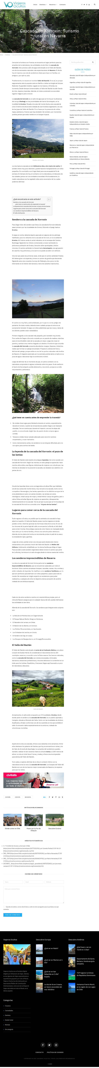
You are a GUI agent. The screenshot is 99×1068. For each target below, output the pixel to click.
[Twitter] (49, 1045)
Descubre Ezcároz (54, 828)
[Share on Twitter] (5, 68)
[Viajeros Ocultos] (14, 4)
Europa (17, 797)
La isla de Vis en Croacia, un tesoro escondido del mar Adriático (53, 987)
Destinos (42, 4)
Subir (50, 1064)
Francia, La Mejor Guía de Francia (79, 129)
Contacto (62, 4)
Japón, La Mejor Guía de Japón (78, 140)
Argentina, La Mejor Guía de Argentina (80, 82)
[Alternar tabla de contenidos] (48, 199)
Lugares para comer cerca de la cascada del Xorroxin (29, 208)
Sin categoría (9, 1029)
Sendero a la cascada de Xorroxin (23, 202)
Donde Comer (9, 1020)
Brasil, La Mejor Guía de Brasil (78, 94)
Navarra (28, 797)
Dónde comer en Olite (12, 828)
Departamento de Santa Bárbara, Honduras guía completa (85, 961)
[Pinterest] (5, 73)
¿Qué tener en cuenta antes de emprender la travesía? (30, 204)
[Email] (5, 78)
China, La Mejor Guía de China (78, 99)
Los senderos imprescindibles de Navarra (25, 211)
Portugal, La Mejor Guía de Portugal (80, 168)
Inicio (35, 4)
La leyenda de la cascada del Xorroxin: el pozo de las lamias (31, 206)
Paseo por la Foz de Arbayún (34, 830)
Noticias (7, 1025)
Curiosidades (9, 1010)
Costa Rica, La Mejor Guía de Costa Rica (81, 110)
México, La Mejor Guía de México (79, 152)
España (8, 797)
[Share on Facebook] (5, 64)
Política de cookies (55, 1052)
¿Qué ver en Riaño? (51, 948)
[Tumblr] (5, 83)
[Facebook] (43, 1045)
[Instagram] (56, 1045)
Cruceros (8, 1006)
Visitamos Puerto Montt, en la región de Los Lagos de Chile (86, 987)
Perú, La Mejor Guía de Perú (77, 164)
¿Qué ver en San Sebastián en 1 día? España (51, 974)
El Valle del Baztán (19, 213)
